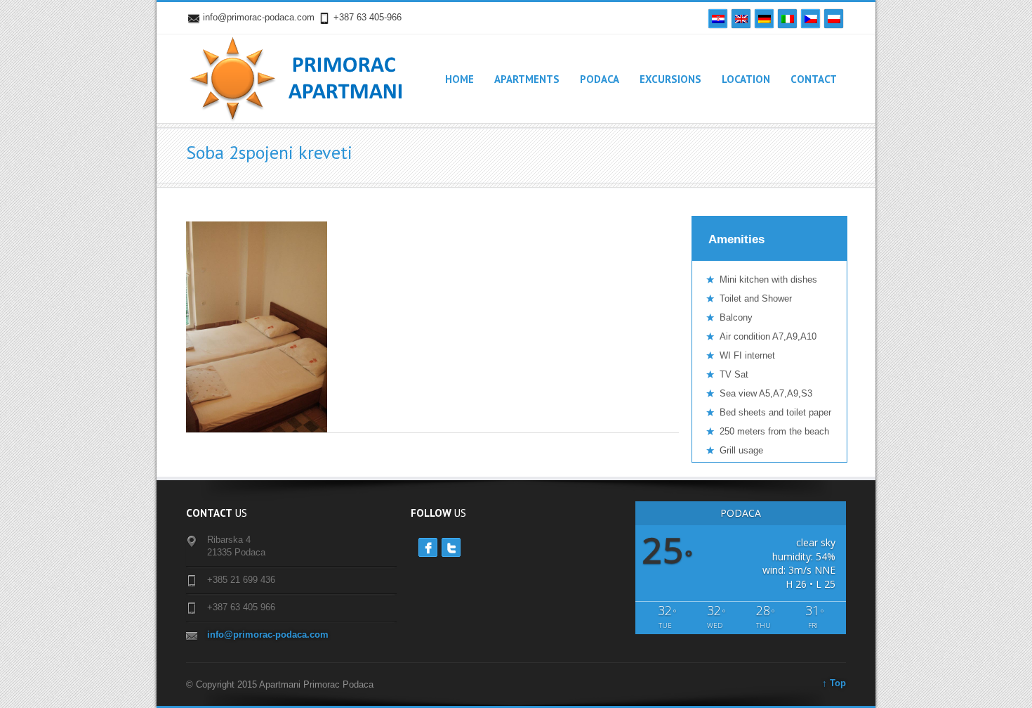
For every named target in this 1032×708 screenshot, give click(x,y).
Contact (813, 79)
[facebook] (427, 547)
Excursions (670, 79)
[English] (741, 18)
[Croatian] (717, 18)
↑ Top (834, 683)
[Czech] (810, 18)
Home (459, 79)
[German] (764, 18)
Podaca (599, 79)
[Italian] (787, 18)
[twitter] (451, 547)
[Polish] (833, 18)
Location (746, 79)
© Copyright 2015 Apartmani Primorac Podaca (279, 684)
